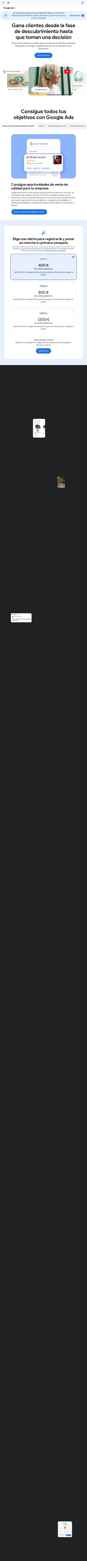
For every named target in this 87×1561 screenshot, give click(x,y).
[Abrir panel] (3, 2)
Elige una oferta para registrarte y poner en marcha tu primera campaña (43, 241)
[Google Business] (8, 2)
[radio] (43, 267)
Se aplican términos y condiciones (55, 250)
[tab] (18, 126)
